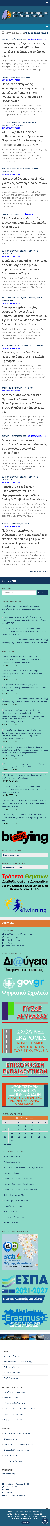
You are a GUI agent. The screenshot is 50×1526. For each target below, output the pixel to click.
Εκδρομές (25, 77)
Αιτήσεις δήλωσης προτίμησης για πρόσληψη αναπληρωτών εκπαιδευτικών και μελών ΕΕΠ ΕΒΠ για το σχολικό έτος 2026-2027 (24, 631)
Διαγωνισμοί (7, 214)
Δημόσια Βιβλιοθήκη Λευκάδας (16, 1450)
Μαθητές (19, 125)
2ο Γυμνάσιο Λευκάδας (13, 1162)
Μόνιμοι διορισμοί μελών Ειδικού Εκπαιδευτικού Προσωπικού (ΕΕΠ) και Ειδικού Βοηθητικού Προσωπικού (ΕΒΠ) (24, 817)
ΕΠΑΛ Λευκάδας (10, 1211)
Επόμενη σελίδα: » (39, 571)
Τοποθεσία (7, 1493)
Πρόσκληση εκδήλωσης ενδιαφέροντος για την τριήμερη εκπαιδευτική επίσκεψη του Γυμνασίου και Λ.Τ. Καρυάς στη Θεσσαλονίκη (23, 92)
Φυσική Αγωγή (7, 388)
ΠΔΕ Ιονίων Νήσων (11, 1367)
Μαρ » (10, 1144)
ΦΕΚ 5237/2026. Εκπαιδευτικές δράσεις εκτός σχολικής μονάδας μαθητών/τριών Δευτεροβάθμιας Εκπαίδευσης (25, 641)
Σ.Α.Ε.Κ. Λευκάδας (11, 1378)
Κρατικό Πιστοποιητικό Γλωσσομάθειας (20, 1408)
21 (12, 1137)
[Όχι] (47, 1517)
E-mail (6, 1490)
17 (32, 1133)
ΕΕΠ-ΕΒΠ (35, 169)
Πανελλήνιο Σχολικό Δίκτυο (14, 1392)
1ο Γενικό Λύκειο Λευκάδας (14, 1195)
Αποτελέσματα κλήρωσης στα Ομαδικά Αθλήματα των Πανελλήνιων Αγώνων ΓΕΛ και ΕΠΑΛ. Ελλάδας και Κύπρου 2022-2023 (23, 403)
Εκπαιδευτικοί (8, 39)
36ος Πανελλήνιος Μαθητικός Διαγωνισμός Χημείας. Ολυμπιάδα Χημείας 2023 (24, 222)
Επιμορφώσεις (21, 39)
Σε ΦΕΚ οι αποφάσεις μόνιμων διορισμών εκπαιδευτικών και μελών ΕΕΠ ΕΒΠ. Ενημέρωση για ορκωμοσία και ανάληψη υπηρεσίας (22, 659)
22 (19, 1137)
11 (39, 1130)
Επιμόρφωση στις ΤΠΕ (13, 1419)
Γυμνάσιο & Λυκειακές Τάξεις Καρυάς (19, 1178)
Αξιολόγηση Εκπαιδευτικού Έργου (16, 169)
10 (32, 1130)
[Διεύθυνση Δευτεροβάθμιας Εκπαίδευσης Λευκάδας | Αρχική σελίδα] (25, 15)
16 (25, 1133)
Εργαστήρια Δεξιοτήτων (12, 298)
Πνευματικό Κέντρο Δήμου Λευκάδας (18, 1444)
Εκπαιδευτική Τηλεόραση (14, 1414)
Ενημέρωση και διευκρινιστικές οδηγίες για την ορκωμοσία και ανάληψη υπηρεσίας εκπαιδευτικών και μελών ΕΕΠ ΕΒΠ (24, 620)
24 (32, 1137)
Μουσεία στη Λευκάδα (13, 1461)
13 (5, 1133)
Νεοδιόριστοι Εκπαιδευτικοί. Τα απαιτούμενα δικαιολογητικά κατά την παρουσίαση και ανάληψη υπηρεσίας (22, 609)
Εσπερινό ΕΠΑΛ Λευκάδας (14, 1217)
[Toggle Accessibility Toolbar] (45, 1521)
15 (19, 1133)
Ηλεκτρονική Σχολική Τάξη (14, 1403)
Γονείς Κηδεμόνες (30, 122)
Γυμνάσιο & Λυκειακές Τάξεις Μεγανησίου (20, 1189)
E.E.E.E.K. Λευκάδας (12, 1222)
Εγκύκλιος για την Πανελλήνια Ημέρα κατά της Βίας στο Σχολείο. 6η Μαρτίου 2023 (23, 356)
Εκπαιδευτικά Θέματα (11, 77)
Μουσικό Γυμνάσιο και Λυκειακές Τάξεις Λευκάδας (24, 1167)
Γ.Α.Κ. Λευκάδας (10, 1455)
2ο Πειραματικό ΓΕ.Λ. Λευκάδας (16, 1200)
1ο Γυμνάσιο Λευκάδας (13, 1156)
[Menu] (47, 3)
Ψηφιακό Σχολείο (11, 1397)
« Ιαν (4, 1144)
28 (12, 1141)
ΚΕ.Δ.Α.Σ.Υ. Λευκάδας (12, 1373)
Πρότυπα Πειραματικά (11, 122)
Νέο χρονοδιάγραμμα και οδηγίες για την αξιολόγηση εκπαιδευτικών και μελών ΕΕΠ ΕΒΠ (24, 183)
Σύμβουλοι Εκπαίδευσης (12, 251)
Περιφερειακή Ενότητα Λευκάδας (17, 1433)
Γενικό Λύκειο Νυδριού (13, 1206)
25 (39, 1137)
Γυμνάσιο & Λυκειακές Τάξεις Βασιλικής (19, 1184)
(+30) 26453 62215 (11, 1487)
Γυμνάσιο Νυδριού (11, 1173)
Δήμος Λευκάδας (10, 1439)
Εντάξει (26, 1522)
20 (5, 1137)
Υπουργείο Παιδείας (12, 1356)
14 (12, 1133)
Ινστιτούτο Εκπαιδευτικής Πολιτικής (18, 1362)
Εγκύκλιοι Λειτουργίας (11, 345)
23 (25, 1137)
